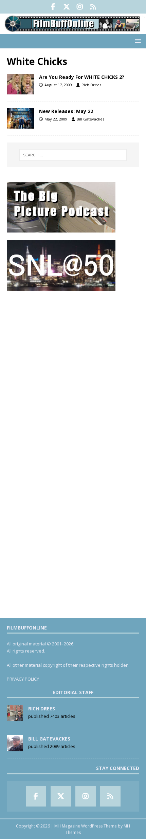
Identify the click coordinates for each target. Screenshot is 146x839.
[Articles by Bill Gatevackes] (15, 748)
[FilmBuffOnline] (73, 29)
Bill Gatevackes (90, 119)
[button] (136, 41)
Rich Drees (91, 84)
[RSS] (93, 7)
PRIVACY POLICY (23, 679)
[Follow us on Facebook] (53, 7)
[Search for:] (73, 155)
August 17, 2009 (58, 84)
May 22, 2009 (55, 119)
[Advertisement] (73, 371)
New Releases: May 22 (66, 111)
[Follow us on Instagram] (80, 7)
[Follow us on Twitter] (66, 7)
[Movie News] (20, 84)
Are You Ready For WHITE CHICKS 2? (81, 77)
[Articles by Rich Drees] (15, 718)
